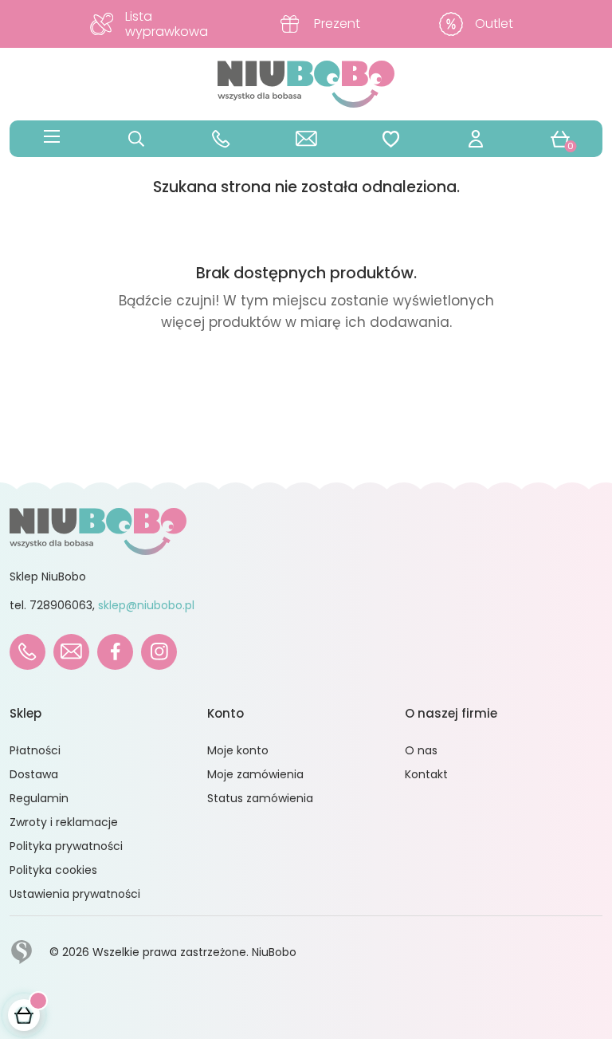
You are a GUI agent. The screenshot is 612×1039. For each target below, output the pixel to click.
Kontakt (426, 774)
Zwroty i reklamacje (64, 822)
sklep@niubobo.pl (146, 605)
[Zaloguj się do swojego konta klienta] (475, 139)
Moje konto (238, 750)
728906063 (60, 605)
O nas (421, 750)
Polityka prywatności (66, 846)
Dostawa (34, 774)
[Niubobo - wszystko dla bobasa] (306, 83)
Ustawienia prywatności (75, 894)
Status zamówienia (260, 798)
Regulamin (39, 798)
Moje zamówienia (255, 774)
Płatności (35, 750)
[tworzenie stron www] (21, 951)
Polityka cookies (53, 870)
